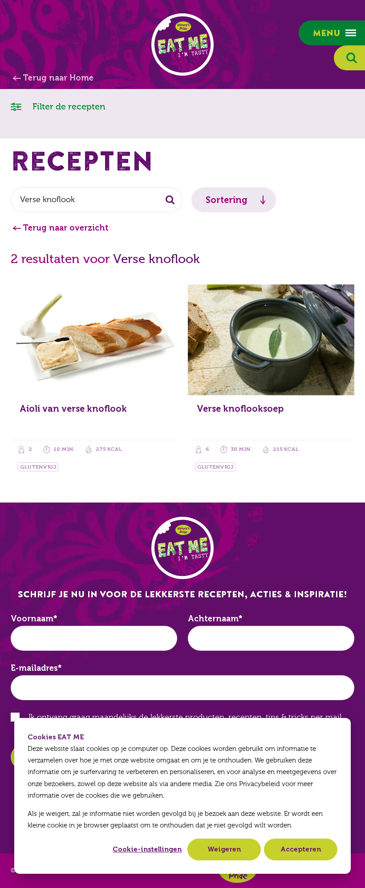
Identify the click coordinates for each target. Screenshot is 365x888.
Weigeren (224, 849)
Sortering (226, 200)
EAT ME (182, 44)
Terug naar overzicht (66, 228)
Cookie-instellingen (147, 849)
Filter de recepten (67, 106)
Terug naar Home (58, 78)
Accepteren (300, 849)
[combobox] (96, 199)
